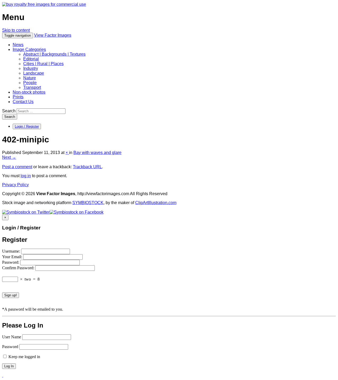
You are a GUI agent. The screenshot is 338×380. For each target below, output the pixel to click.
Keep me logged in (23, 356)
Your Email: (12, 256)
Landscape (33, 73)
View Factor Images (52, 35)
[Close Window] (2, 375)
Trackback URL (87, 167)
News (18, 44)
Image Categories (29, 49)
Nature (29, 78)
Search (9, 111)
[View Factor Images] (44, 4)
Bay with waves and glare (97, 152)
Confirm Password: (18, 268)
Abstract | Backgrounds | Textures (54, 54)
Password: (11, 262)
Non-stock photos (29, 92)
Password (10, 346)
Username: (11, 251)
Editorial (31, 59)
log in (26, 176)
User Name (11, 337)
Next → (9, 157)
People (30, 82)
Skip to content (16, 30)
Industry (30, 68)
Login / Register (27, 126)
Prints (18, 97)
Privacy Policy (15, 184)
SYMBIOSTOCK (88, 202)
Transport (32, 87)
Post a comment (17, 167)
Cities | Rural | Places (43, 63)
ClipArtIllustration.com (155, 202)
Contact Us (23, 101)
